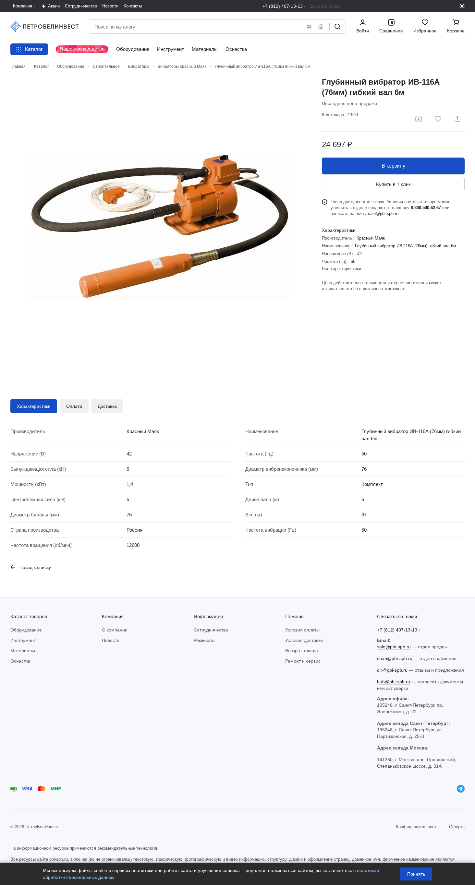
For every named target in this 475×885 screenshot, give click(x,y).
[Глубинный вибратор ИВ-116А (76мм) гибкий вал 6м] (159, 226)
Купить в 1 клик (393, 184)
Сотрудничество (211, 629)
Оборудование (26, 629)
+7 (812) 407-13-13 (282, 6)
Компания (113, 616)
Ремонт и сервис (303, 661)
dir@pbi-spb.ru (392, 670)
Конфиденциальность (417, 826)
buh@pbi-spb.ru (393, 681)
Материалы (22, 650)
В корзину (393, 166)
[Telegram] (461, 789)
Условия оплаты (302, 629)
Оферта (457, 826)
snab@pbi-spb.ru (394, 658)
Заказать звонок (325, 6)
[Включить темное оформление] (462, 6)
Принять (416, 874)
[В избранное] (438, 119)
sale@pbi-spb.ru (383, 213)
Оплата (74, 406)
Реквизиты (204, 640)
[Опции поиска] (308, 26)
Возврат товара (301, 650)
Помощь (294, 616)
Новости (110, 640)
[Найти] (337, 26)
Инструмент (23, 640)
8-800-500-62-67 (426, 207)
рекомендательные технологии (127, 848)
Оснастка (20, 661)
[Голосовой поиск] (322, 26)
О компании (115, 629)
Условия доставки (304, 640)
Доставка (107, 406)
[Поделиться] (457, 119)
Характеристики (34, 406)
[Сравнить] (418, 119)
